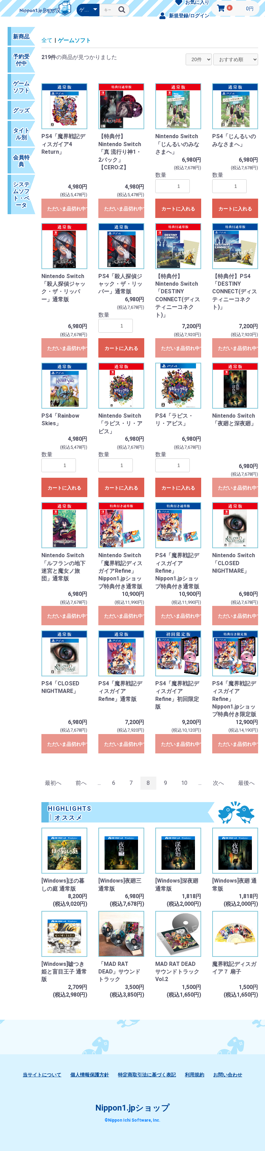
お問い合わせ (227, 1074)
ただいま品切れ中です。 (67, 208)
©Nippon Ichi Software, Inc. (132, 1120)
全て (46, 40)
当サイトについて (42, 1074)
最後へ (246, 783)
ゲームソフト (74, 40)
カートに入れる (178, 208)
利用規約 (194, 1074)
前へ (81, 783)
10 (184, 783)
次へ (218, 783)
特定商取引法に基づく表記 (147, 1074)
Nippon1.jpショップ (132, 1108)
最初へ (53, 783)
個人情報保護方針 (89, 1074)
